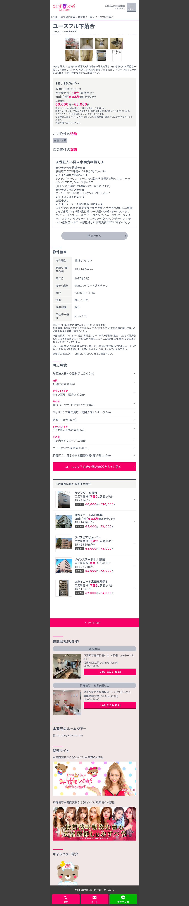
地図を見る (94, 235)
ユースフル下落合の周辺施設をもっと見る (93, 466)
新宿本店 (94, 649)
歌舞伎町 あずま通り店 (94, 685)
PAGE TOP (94, 623)
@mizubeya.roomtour (68, 735)
